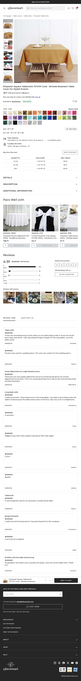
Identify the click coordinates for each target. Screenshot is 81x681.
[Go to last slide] (8, 20)
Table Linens (17, 16)
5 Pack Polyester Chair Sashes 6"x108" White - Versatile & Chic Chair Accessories (44, 237)
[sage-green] (69, 118)
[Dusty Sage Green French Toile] (35, 123)
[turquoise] (40, 118)
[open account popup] (69, 8)
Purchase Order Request (12, 628)
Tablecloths (28, 16)
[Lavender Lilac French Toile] (40, 123)
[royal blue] (50, 118)
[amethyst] (15, 118)
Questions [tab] (27, 318)
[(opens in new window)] (62, 669)
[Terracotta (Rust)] (45, 113)
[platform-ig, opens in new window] (55, 663)
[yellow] (59, 118)
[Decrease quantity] (40, 580)
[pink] (69, 113)
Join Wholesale (8, 624)
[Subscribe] (60, 594)
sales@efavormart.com (24, 602)
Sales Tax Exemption (10, 632)
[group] (40, 2)
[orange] (35, 113)
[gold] (30, 113)
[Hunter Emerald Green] (5, 123)
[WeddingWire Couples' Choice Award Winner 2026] (69, 669)
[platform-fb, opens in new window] (63, 663)
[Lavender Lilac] (10, 118)
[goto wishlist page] (73, 8)
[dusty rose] (64, 113)
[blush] (59, 113)
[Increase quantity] (50, 580)
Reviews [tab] (9, 318)
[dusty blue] (35, 118)
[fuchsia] (74, 113)
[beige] (10, 113)
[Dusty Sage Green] (25, 118)
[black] (15, 123)
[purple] (20, 118)
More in (73, 109)
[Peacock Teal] (45, 118)
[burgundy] (5, 118)
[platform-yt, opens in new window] (72, 663)
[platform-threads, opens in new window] (59, 663)
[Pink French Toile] (25, 123)
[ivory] (15, 113)
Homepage (7, 16)
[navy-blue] (55, 118)
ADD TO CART (19, 245)
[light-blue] (30, 118)
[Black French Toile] (30, 123)
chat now (34, 607)
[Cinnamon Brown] (55, 113)
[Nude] (40, 113)
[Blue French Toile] (20, 123)
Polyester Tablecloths (41, 16)
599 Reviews (16, 101)
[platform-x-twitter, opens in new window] (68, 663)
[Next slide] (8, 81)
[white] (5, 113)
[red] (50, 113)
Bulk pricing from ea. (18, 93)
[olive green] (74, 118)
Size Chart (72, 129)
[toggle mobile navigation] (4, 8)
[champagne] (20, 113)
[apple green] (64, 118)
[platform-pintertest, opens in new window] (76, 663)
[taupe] (25, 113)
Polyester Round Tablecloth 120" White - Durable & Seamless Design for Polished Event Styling (16, 237)
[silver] (10, 123)
